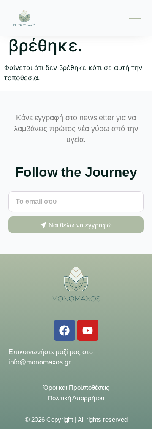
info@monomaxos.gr (39, 362)
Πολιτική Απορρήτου (76, 398)
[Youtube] (87, 330)
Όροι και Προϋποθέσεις (76, 387)
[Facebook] (64, 330)
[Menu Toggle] (135, 18)
